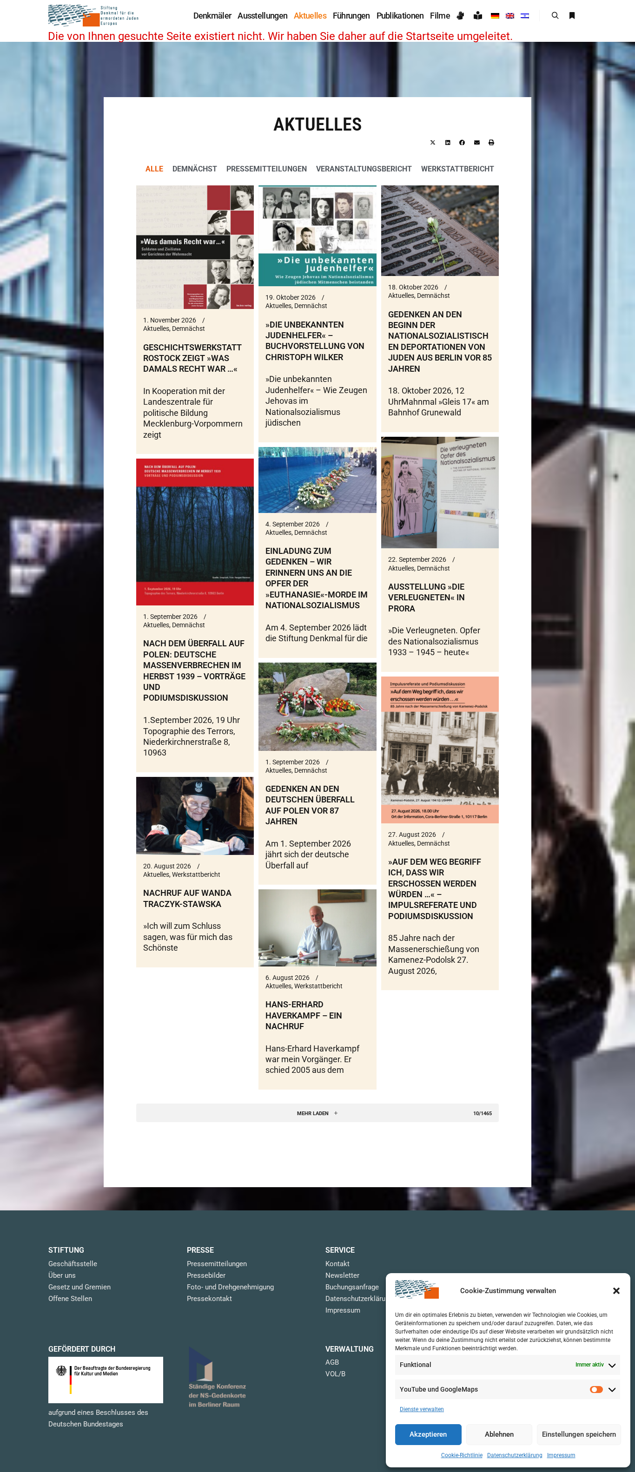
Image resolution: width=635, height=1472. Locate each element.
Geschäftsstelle (72, 1264)
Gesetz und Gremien (79, 1287)
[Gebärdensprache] (461, 15)
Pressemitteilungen (266, 168)
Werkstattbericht (457, 168)
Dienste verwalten (422, 1409)
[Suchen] (555, 16)
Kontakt (337, 1264)
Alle (154, 168)
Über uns (62, 1275)
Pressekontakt (209, 1299)
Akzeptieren (428, 1434)
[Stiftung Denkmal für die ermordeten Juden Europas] (94, 15)
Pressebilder (206, 1275)
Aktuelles (156, 328)
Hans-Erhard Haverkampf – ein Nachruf (303, 1015)
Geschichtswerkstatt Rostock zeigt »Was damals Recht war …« (192, 358)
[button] (616, 1290)
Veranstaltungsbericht (364, 168)
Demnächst (194, 168)
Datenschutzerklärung (514, 1455)
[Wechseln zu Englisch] (510, 15)
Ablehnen (499, 1434)
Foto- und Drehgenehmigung (230, 1287)
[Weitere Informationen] (571, 16)
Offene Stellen (70, 1299)
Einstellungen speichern (579, 1434)
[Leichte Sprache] (479, 15)
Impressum (561, 1455)
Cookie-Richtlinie (462, 1455)
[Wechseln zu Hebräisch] (524, 15)
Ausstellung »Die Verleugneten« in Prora (426, 597)
